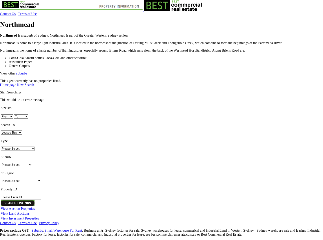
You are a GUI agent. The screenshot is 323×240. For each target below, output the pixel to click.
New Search (25, 85)
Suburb (6, 157)
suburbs (21, 73)
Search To (8, 125)
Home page (8, 85)
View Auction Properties (18, 208)
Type (4, 141)
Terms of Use (27, 14)
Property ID (9, 189)
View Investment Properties (20, 218)
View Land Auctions (15, 213)
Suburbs (37, 230)
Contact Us (8, 14)
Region (8, 173)
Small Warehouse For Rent (63, 230)
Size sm (6, 108)
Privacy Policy (49, 223)
